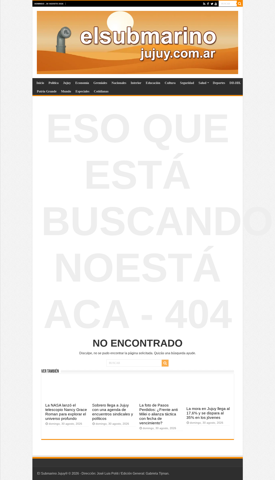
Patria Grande (47, 91)
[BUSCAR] (240, 4)
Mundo (66, 91)
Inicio (40, 83)
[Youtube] (215, 3)
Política (54, 83)
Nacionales (119, 83)
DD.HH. (235, 83)
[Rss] (204, 3)
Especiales (82, 91)
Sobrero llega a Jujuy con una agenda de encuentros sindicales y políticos (112, 412)
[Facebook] (208, 3)
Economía (82, 83)
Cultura (170, 83)
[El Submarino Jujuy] (137, 42)
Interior (136, 83)
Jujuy (67, 83)
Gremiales (100, 83)
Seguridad (187, 83)
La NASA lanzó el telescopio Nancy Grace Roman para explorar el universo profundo (66, 412)
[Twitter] (211, 3)
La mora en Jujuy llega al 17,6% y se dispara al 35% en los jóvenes (208, 413)
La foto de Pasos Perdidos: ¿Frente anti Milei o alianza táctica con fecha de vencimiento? (158, 414)
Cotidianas (101, 91)
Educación (153, 83)
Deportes (219, 83)
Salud (202, 83)
